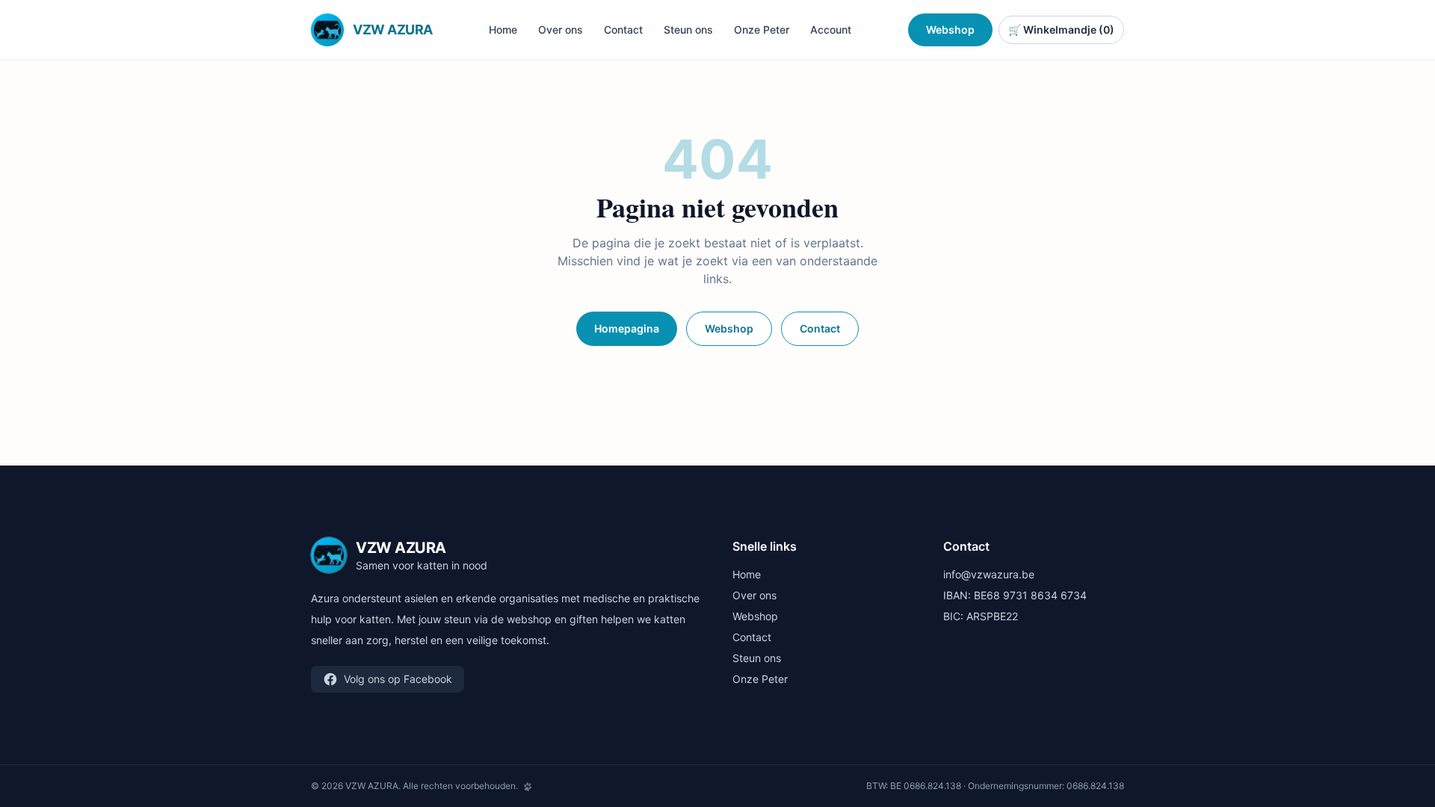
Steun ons (688, 29)
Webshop (950, 29)
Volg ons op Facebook (398, 678)
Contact (623, 29)
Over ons (560, 29)
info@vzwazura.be (988, 574)
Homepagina (626, 328)
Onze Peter (761, 29)
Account (830, 29)
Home (503, 29)
